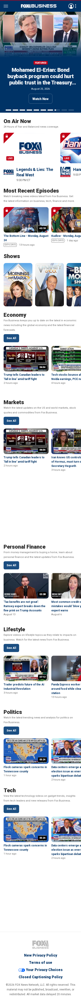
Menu (6, 6)
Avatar (71, 6)
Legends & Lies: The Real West (34, 172)
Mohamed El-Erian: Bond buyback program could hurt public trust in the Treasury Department (40, 79)
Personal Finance (24, 547)
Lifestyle (14, 629)
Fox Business (40, 944)
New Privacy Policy (40, 955)
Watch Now (40, 99)
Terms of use (40, 962)
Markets (14, 402)
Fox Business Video (38, 6)
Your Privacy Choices (44, 970)
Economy (15, 315)
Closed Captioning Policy (41, 977)
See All (11, 338)
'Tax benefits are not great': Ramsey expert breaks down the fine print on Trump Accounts (24, 606)
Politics (13, 712)
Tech (10, 790)
